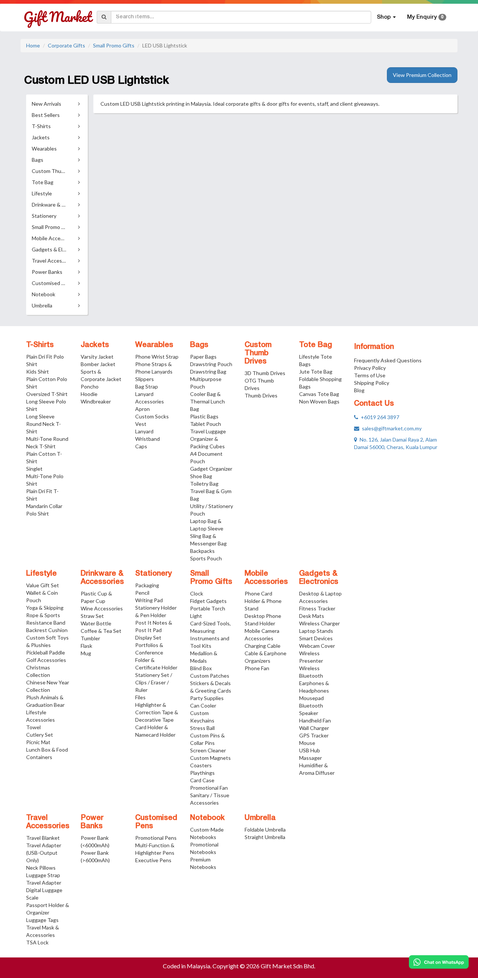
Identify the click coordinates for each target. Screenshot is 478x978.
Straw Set (92, 616)
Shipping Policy (371, 383)
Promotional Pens (156, 838)
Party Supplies (207, 698)
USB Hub (309, 750)
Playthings (202, 773)
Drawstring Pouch (211, 364)
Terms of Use (369, 375)
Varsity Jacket (97, 356)
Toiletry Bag (204, 483)
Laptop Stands (316, 631)
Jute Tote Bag (315, 371)
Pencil (142, 592)
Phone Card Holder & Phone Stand (263, 601)
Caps (141, 446)
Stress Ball (202, 728)
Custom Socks (152, 416)
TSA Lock (37, 942)
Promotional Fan (209, 787)
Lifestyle (41, 573)
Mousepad (311, 698)
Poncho (90, 386)
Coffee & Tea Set (101, 631)
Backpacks (202, 551)
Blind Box (201, 668)
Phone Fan (257, 668)
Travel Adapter (43, 882)
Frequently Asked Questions (388, 360)
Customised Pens (156, 822)
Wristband (147, 439)
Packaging (147, 585)
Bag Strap (146, 386)
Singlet (34, 468)
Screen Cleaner (208, 750)
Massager (310, 758)
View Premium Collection (422, 75)
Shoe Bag (201, 476)
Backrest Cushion (47, 630)
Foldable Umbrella (265, 829)
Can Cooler (203, 705)
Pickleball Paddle (45, 652)
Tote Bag (315, 345)
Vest (140, 424)
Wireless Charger (319, 623)
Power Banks (92, 822)
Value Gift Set (42, 585)
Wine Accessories (102, 608)
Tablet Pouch (205, 424)
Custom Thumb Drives (258, 353)
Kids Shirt (37, 371)
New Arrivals (46, 103)
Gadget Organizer (211, 468)
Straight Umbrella (265, 837)
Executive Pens (153, 860)
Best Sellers (46, 115)
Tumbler (90, 638)
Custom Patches (209, 675)
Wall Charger (314, 728)
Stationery (153, 573)
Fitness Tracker (317, 608)
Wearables (154, 345)
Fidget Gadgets (208, 601)
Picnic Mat (38, 742)
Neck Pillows (41, 867)
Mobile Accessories (266, 577)
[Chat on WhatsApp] (439, 962)
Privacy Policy (370, 368)
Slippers (144, 379)
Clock (196, 593)
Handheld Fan (315, 720)
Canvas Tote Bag (319, 394)
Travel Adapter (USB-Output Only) (43, 852)
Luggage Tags (42, 920)
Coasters (201, 765)
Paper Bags (203, 356)
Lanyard (144, 431)
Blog (359, 390)
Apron (142, 409)
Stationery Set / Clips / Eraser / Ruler (153, 682)
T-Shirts (40, 345)
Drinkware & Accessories (102, 577)
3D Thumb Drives (265, 373)
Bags (199, 345)
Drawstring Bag (208, 371)
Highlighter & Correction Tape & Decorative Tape (156, 712)
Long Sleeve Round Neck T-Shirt (43, 423)
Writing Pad (149, 600)
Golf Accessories (46, 660)
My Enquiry (425, 17)
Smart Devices (316, 638)
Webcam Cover (317, 646)
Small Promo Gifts (113, 45)
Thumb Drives (261, 395)
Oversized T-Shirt (47, 394)
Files (140, 697)
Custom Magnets (210, 758)
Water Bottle (96, 623)
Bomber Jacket (98, 364)
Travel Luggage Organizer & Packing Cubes (208, 438)
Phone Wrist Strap (157, 356)
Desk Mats (311, 616)
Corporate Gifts (66, 45)
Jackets (95, 345)
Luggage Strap (43, 875)
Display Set (148, 637)
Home (33, 45)
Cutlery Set (39, 734)
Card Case (202, 780)
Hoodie (89, 394)
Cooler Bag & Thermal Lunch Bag (207, 401)
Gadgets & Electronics (318, 577)
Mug (86, 653)
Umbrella (260, 818)
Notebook (207, 818)
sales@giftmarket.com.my (390, 428)
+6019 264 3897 (378, 417)
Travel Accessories (47, 822)
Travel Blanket (43, 838)
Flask (86, 646)
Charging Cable (262, 646)
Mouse (307, 743)
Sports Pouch (206, 558)
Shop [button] (384, 17)
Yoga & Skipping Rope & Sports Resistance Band (45, 615)
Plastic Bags (204, 416)
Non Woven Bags (319, 401)
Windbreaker (96, 401)
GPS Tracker (314, 735)
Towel (33, 727)
